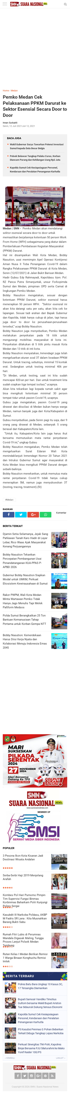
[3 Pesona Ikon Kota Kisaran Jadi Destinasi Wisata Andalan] (59, 862)
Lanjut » (60, 1058)
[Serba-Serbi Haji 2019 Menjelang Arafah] (59, 882)
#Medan (9, 500)
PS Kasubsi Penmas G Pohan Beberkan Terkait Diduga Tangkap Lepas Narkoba (40, 1031)
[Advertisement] (35, 51)
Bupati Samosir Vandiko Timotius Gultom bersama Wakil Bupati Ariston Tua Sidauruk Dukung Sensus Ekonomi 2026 (40, 1003)
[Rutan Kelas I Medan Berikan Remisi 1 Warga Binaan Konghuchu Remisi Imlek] (59, 960)
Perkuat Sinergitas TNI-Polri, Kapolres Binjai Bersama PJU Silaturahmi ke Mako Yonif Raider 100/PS (41, 1048)
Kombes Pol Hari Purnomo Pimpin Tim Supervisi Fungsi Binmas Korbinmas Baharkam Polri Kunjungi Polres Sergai (25, 900)
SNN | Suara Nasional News (44, 1086)
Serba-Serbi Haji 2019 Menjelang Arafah (23, 877)
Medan (14, 90)
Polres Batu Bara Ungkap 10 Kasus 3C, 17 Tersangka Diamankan (40, 986)
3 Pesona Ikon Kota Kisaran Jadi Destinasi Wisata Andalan (23, 857)
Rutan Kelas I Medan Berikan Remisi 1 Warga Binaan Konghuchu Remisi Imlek (25, 957)
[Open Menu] (4, 4)
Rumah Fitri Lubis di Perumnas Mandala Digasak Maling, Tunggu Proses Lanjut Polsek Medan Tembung (23, 940)
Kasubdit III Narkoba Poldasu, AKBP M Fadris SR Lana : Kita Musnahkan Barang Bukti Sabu (25, 918)
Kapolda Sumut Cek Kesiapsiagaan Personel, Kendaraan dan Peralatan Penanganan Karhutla (38, 1018)
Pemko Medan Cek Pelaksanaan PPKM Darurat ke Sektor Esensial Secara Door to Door (35, 106)
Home (6, 90)
